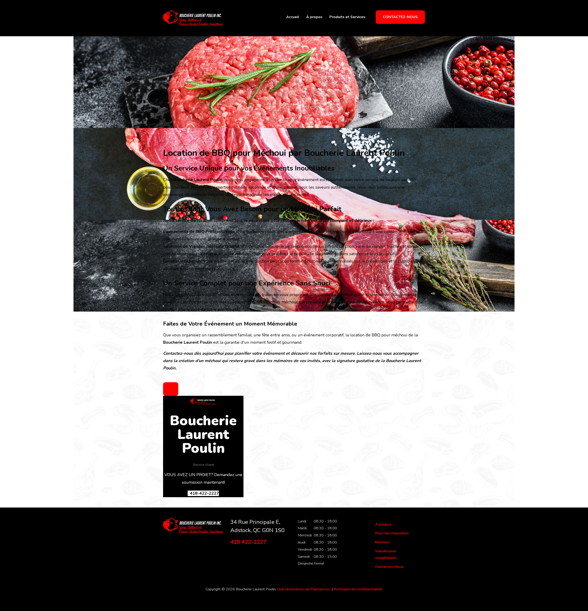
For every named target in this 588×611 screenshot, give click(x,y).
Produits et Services (347, 17)
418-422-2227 (204, 493)
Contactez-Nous (400, 17)
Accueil (292, 17)
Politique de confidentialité (358, 589)
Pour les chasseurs (392, 533)
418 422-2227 (248, 542)
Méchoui (382, 542)
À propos (314, 17)
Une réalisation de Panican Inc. (304, 589)
